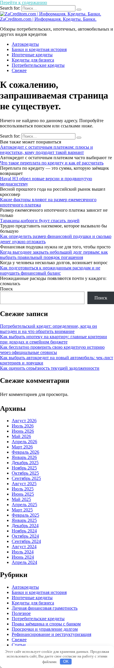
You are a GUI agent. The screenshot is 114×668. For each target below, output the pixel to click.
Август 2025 (24, 483)
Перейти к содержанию (23, 2)
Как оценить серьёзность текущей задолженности (49, 368)
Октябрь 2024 (25, 536)
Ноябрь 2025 (24, 467)
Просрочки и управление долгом (45, 629)
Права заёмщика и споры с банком (46, 623)
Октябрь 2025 (25, 473)
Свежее (19, 70)
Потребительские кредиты (38, 65)
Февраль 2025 (25, 515)
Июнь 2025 (23, 494)
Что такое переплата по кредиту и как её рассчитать (51, 162)
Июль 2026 (23, 425)
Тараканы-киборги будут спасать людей (40, 220)
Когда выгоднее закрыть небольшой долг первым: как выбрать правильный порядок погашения (54, 255)
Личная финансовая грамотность (44, 608)
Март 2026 (22, 446)
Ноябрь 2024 (24, 530)
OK (66, 661)
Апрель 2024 (24, 562)
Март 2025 (22, 509)
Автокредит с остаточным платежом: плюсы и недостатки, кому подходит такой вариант (46, 150)
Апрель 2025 (24, 504)
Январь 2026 (24, 457)
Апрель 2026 (24, 441)
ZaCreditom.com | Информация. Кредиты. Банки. (48, 19)
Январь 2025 (24, 520)
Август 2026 (24, 420)
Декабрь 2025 (25, 462)
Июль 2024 (23, 551)
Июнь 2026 (23, 431)
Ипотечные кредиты (32, 54)
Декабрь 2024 (25, 525)
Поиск (6, 288)
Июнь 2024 (23, 557)
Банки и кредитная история (39, 49)
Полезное (21, 613)
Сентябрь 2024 (26, 541)
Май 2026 (21, 436)
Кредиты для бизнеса (33, 59)
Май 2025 (21, 499)
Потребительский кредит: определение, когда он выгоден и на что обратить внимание (48, 329)
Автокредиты (25, 44)
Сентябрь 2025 (26, 478)
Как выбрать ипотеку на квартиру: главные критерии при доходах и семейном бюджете (53, 339)
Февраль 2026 (25, 452)
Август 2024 (24, 546)
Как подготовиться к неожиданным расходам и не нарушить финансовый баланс (50, 270)
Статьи (19, 644)
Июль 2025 (23, 488)
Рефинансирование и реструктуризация (51, 634)
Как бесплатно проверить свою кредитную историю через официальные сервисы (52, 350)
